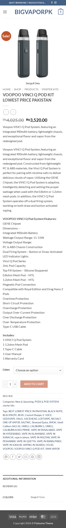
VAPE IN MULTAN (40, 437)
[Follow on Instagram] (55, 2)
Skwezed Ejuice (40, 422)
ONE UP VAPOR (11, 422)
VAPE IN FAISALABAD (43, 429)
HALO (19, 418)
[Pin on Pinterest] (33, 457)
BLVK (21, 415)
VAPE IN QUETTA (26, 441)
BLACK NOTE (55, 411)
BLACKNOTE (10, 415)
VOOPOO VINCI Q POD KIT (29, 448)
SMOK (52, 422)
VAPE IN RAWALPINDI (49, 441)
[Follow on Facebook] (52, 2)
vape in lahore (21, 437)
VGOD (49, 444)
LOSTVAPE (44, 418)
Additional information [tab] (19, 478)
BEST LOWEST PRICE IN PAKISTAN (28, 411)
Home (7, 89)
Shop (17, 89)
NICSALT (56, 418)
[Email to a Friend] (26, 457)
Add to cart (34, 384)
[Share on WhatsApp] (6, 457)
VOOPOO (8, 448)
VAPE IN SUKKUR (12, 444)
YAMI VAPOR (52, 448)
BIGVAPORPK (33, 12)
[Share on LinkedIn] (39, 457)
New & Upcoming (24, 401)
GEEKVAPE (9, 418)
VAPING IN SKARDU (34, 444)
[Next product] (6, 112)
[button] (5, 11)
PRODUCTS (31, 89)
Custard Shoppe (33, 415)
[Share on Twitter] (19, 457)
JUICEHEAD (30, 418)
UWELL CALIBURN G (33, 426)
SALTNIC (26, 422)
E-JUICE (47, 415)
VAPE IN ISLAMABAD (33, 433)
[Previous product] (13, 112)
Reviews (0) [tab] (10, 486)
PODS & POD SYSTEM (47, 401)
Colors (6, 370)
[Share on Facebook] (13, 457)
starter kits (50, 89)
